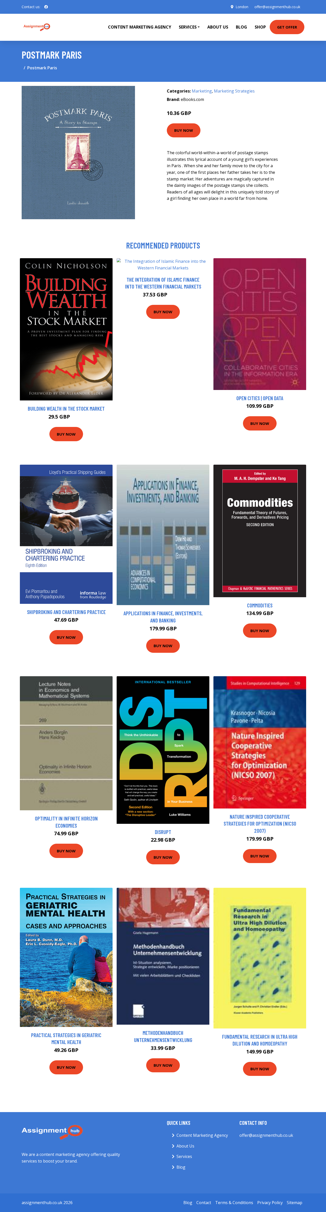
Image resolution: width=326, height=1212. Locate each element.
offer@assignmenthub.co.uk (277, 6)
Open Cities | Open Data (259, 398)
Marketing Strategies (234, 91)
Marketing (202, 91)
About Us (217, 27)
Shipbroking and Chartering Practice (66, 612)
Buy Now (183, 130)
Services (184, 1156)
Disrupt (163, 832)
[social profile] (46, 7)
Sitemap (294, 1202)
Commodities (260, 605)
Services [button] (188, 27)
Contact (203, 1202)
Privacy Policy (270, 1202)
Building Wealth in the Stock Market (66, 408)
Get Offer (287, 27)
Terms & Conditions (234, 1202)
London (242, 6)
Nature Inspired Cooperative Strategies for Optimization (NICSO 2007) (260, 823)
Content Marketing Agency (139, 27)
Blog (241, 27)
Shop (260, 27)
